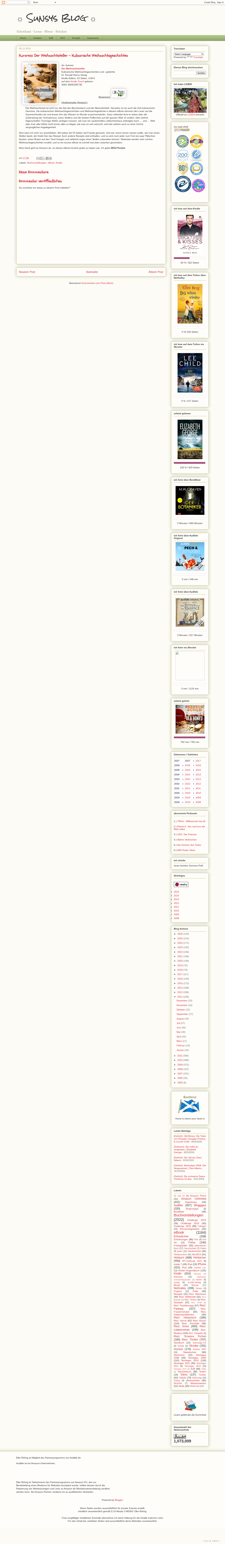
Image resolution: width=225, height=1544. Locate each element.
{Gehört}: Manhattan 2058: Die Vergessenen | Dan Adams (190, 1167)
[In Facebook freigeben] (47, 158)
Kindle (59, 162)
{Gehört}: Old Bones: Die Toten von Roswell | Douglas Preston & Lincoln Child (190, 1139)
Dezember (182, 1000)
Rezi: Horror (180, 1320)
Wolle (181, 1386)
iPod (184, 1267)
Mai (179, 1032)
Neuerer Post (27, 272)
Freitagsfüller (180, 1245)
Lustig (177, 1282)
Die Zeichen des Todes (189, 845)
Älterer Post (156, 272)
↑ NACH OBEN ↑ (212, 1541)
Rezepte (178, 1294)
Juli (179, 1023)
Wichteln (178, 1383)
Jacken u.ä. (200, 1268)
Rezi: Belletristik (187, 1296)
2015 (198, 770)
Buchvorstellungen (36, 162)
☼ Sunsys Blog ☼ (56, 18)
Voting (177, 1380)
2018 (187, 802)
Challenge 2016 (182, 1226)
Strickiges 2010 (189, 1360)
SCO (62, 38)
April (179, 1036)
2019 (187, 797)
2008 (198, 802)
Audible (178, 1205)
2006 (180, 1078)
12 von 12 (179, 1196)
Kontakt (76, 38)
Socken (178, 1349)
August (180, 1018)
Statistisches (189, 1352)
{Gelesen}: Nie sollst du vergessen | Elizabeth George (186, 1149)
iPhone (202, 1264)
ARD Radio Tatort (186, 850)
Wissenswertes (198, 1383)
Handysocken (180, 1254)
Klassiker (178, 1277)
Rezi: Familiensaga (184, 1305)
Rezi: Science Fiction (190, 1336)
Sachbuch (179, 1342)
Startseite (92, 272)
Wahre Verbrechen (187, 839)
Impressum (93, 38)
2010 (198, 793)
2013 (198, 779)
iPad (189, 1264)
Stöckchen (179, 1355)
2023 (187, 779)
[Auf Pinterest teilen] (50, 158)
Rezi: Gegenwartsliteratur (190, 1313)
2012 (198, 783)
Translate (198, 57)
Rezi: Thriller (190, 1339)
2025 (187, 770)
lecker (199, 1280)
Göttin (203, 1248)
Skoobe (193, 1345)
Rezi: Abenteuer (197, 1294)
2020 (187, 793)
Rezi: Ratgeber (196, 1333)
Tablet (203, 1369)
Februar (181, 1045)
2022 (187, 783)
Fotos (191, 1242)
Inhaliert (37, 38)
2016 (198, 765)
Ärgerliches (191, 1202)
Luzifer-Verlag (194, 1282)
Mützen (195, 1285)
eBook (51, 162)
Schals (181, 1346)
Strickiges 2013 (193, 1366)
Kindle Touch (77, 81)
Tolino (183, 1374)
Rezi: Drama (190, 1300)
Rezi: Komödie (190, 1323)
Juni (179, 1027)
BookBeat (179, 1211)
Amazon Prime (198, 1195)
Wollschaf (194, 1386)
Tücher (202, 1374)
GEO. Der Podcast (187, 834)
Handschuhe (194, 1251)
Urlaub (182, 1377)
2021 (187, 788)
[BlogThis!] (41, 158)
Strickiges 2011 (182, 1363)
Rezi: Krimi (181, 1326)
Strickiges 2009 (197, 1357)
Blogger (119, 1500)
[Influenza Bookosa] (190, 112)
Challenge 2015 (190, 1223)
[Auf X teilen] (44, 158)
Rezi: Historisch (185, 1317)
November (182, 1005)
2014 (198, 774)
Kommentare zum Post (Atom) (97, 283)
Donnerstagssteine (189, 1229)
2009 (198, 797)
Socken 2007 (199, 1349)
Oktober (181, 1009)
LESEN (191, 114)
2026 (187, 765)
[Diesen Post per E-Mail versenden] (38, 158)
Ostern (199, 1288)
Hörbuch (179, 1257)
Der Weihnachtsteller (73, 68)
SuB (51, 38)
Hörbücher (199, 1257)
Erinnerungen (181, 1239)
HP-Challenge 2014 (192, 1261)
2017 (198, 760)
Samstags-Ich (199, 1343)
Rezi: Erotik (196, 1303)
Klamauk (197, 1274)
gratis (180, 1251)
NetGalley (180, 1288)
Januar (180, 1050)
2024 (187, 774)
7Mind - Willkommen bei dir (191, 821)
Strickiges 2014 (180, 1369)
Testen (202, 1371)
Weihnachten (193, 1380)
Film (196, 1239)
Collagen (202, 1226)
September (183, 1014)
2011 (198, 788)
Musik (177, 1285)
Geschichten (190, 1248)
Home (23, 38)
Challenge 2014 (196, 1220)
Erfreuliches (181, 1236)
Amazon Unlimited (193, 1198)
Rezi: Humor (199, 1320)
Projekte (178, 1291)
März (180, 1041)
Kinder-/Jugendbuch (188, 1270)
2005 (180, 1082)
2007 (180, 1073)
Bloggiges (200, 1205)
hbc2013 (196, 1254)
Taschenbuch (184, 1371)
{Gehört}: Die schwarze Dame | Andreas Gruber (189, 1177)
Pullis (195, 1291)
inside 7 (178, 1264)
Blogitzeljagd (192, 1209)
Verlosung (196, 1378)
